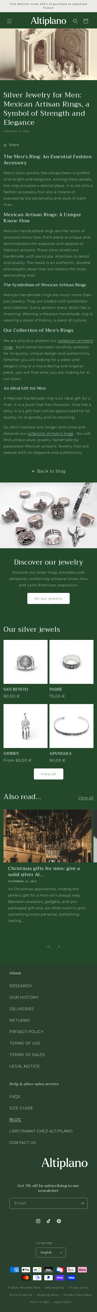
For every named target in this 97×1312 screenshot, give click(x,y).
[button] (9, 21)
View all (48, 774)
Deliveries (21, 1009)
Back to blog (51, 471)
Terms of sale (39, 1302)
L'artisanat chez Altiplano (41, 1131)
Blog (15, 1119)
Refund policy (55, 1287)
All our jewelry (48, 598)
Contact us (22, 1142)
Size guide (21, 1108)
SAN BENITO (16, 689)
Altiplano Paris (30, 1287)
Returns (19, 1020)
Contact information (78, 1294)
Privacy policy (79, 1287)
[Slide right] (59, 946)
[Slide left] (38, 946)
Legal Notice (24, 1066)
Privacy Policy (26, 1032)
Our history (24, 997)
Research (20, 986)
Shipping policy (48, 1294)
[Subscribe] (82, 1203)
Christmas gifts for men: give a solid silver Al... (44, 872)
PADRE (55, 689)
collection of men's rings (50, 433)
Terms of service (20, 1294)
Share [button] (14, 145)
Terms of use (24, 1043)
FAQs (14, 1096)
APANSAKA (60, 753)
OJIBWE (11, 753)
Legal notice (62, 1302)
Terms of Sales (27, 1055)
